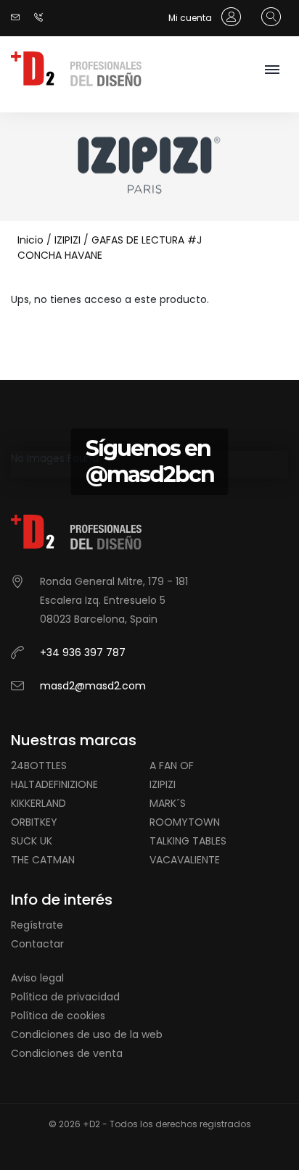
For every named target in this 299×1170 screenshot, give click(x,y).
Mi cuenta (191, 18)
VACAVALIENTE (185, 859)
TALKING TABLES (188, 841)
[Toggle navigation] (271, 70)
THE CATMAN (43, 859)
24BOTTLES (39, 765)
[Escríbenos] (19, 18)
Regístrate (37, 925)
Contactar (37, 944)
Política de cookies (58, 1015)
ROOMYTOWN (185, 822)
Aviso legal (37, 978)
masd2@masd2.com (93, 686)
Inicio (30, 240)
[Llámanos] (42, 18)
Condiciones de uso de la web (87, 1034)
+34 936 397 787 (83, 652)
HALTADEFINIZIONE (54, 784)
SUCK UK (31, 841)
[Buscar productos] (267, 17)
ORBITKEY (34, 822)
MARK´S (168, 803)
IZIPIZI (67, 240)
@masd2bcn (150, 474)
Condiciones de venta (67, 1053)
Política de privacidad (65, 996)
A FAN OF (172, 765)
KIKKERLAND (38, 803)
